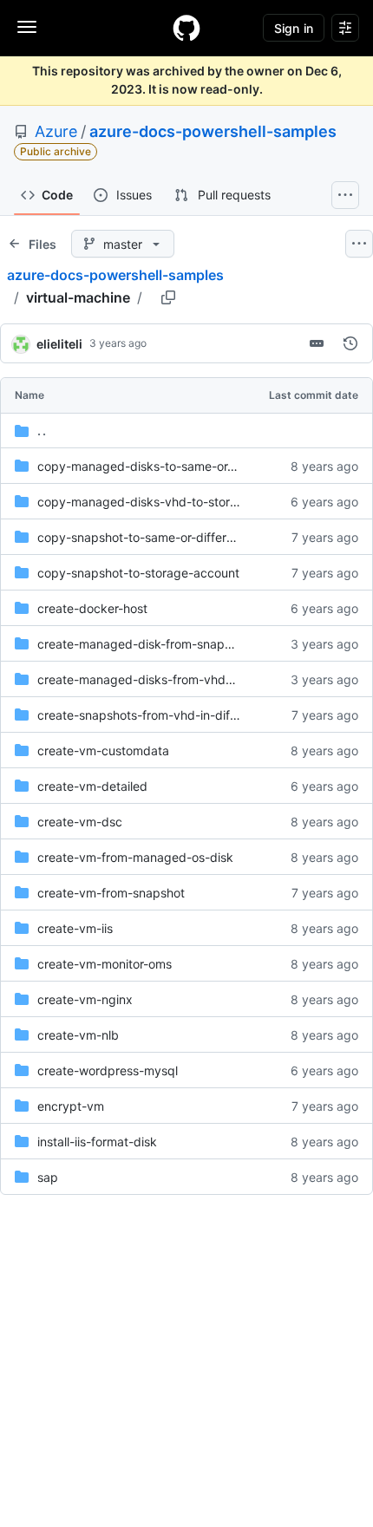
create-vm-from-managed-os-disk (135, 857)
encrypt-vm (70, 1106)
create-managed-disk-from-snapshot (143, 643)
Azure (56, 131)
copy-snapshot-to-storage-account (138, 572)
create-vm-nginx (85, 999)
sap (47, 1177)
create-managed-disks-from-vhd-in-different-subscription (203, 679)
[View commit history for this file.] (350, 343)
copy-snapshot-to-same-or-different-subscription (178, 537)
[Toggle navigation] (27, 27)
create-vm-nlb (78, 1035)
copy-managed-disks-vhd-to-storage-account (170, 501)
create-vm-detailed (92, 786)
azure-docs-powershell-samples (213, 131)
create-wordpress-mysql (107, 1070)
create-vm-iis (75, 928)
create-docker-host (92, 608)
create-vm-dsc (79, 821)
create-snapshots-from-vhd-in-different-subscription (187, 715)
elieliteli (59, 343)
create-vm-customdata (103, 750)
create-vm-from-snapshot (111, 892)
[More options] (359, 244)
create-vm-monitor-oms (104, 963)
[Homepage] (186, 28)
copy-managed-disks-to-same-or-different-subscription (196, 466)
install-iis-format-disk (97, 1141)
